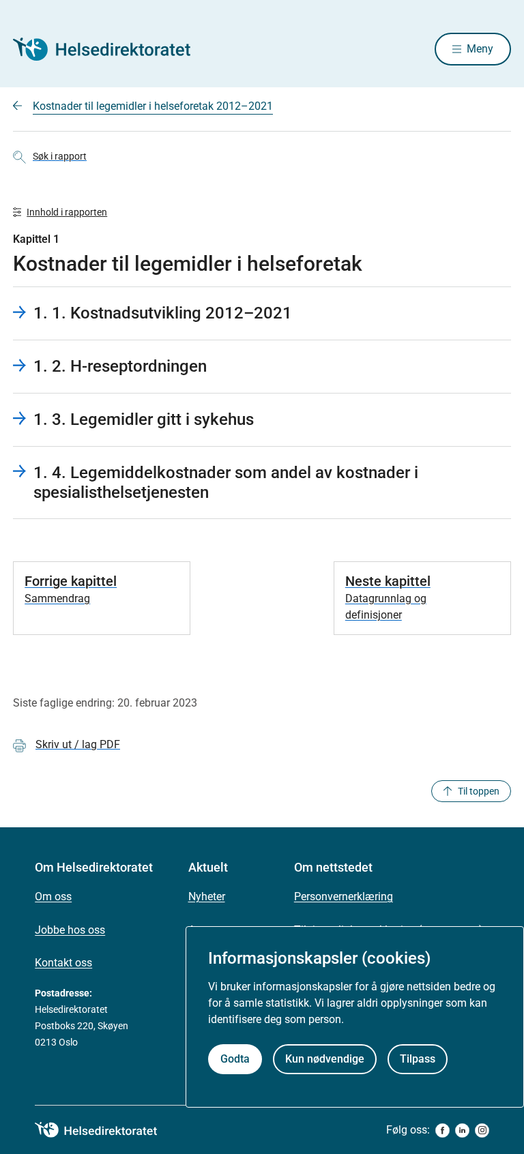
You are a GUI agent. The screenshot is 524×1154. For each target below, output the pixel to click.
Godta (235, 1058)
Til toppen (478, 791)
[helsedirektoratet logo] (106, 1130)
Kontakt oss (63, 962)
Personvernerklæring (343, 896)
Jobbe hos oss (70, 929)
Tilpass (417, 1058)
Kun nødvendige (324, 1058)
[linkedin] (462, 1130)
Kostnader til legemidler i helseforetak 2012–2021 (153, 106)
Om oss (53, 896)
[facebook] (442, 1130)
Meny (480, 48)
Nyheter (206, 896)
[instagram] (482, 1130)
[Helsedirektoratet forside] (111, 49)
